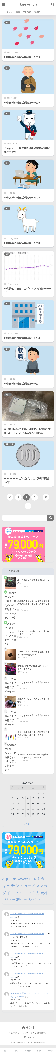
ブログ (46, 12)
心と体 (37, 12)
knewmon (28, 4)
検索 (50, 518)
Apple (6, 879)
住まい (8, 395)
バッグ (27, 893)
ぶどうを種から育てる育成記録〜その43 (27, 953)
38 (45, 497)
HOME (29, 1027)
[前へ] (10, 497)
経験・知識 (9, 444)
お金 (40, 879)
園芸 (18, 12)
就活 (43, 893)
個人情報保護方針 (39, 1033)
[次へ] (28, 506)
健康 (7, 254)
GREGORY (23, 879)
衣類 (25, 899)
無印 (19, 899)
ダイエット (12, 893)
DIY (14, 879)
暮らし (10, 12)
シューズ (28, 886)
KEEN (32, 878)
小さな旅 (27, 12)
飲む (41, 900)
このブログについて (18, 1033)
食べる (32, 899)
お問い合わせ (28, 1037)
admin (13, 917)
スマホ (41, 886)
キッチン (11, 885)
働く (7, 22)
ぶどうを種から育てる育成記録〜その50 (27, 914)
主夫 (35, 893)
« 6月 (27, 824)
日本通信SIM (8, 899)
